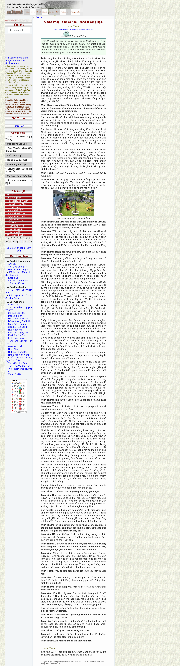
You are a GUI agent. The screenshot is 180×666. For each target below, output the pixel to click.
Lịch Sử (32, 12)
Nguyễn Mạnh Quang (16, 213)
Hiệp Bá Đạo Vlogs (18, 269)
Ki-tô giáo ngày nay (18, 332)
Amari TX (13, 304)
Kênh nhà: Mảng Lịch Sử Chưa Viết (18, 273)
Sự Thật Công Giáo (18, 280)
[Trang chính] (15, 12)
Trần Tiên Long (13, 229)
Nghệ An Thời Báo (17, 352)
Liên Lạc (19, 126)
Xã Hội (68, 12)
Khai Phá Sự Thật (17, 335)
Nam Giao (13, 349)
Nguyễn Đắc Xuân (14, 210)
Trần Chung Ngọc (14, 226)
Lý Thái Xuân (12, 207)
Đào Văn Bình (15, 315)
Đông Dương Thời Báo (19, 321)
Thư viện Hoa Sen (17, 363)
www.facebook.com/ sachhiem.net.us (17, 108)
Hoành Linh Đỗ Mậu (15, 204)
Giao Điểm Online (17, 324)
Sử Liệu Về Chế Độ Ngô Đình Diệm (18, 359)
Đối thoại (27, 12)
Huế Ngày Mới (15, 329)
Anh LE (12, 264)
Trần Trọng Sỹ (13, 232)
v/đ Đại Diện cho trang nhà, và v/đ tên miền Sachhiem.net (16, 51)
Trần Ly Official (16, 283)
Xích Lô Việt (14, 374)
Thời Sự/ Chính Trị (54, 12)
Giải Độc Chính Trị (17, 266)
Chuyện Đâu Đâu (16, 313)
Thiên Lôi (10, 222)
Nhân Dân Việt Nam (18, 354)
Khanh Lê (13, 277)
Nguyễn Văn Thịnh (15, 216)
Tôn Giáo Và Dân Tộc (19, 366)
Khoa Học (45, 12)
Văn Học (63, 12)
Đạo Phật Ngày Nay (18, 318)
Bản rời (40, 17)
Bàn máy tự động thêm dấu (19, 249)
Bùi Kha (9, 194)
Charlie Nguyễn (13, 197)
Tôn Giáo (38, 12)
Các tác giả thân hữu (15, 235)
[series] (18, 188)
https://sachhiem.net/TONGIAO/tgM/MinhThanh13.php (73, 29)
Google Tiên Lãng (17, 327)
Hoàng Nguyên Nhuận (16, 201)
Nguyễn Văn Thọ (14, 219)
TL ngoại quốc (75, 12)
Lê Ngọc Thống (16, 346)
